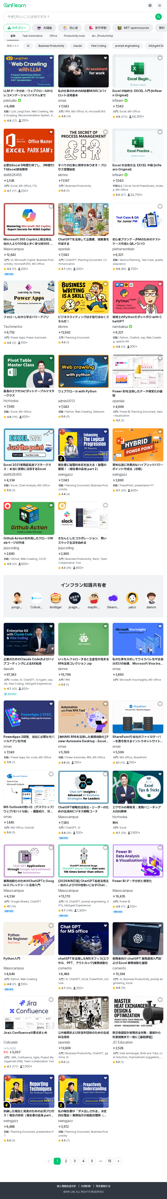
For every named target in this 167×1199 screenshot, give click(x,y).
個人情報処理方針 (66, 1186)
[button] (83, 17)
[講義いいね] (51, 57)
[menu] (160, 5)
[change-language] (150, 5)
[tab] (13, 36)
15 (109, 1161)
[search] (158, 16)
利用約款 (86, 1186)
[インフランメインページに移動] (14, 5)
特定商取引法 (103, 1186)
